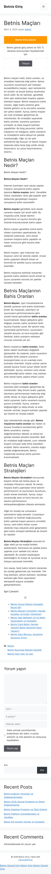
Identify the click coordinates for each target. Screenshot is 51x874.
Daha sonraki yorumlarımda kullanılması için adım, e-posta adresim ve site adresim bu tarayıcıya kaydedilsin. (26, 735)
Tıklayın (26, 63)
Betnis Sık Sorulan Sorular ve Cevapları (24, 822)
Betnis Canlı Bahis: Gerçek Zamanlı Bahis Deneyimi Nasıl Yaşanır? (26, 627)
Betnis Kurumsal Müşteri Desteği (24, 650)
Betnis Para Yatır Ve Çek (20, 654)
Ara (6, 765)
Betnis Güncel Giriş (10, 865)
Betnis (10, 646)
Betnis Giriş (13, 7)
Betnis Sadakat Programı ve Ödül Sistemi (25, 809)
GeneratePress (26, 859)
